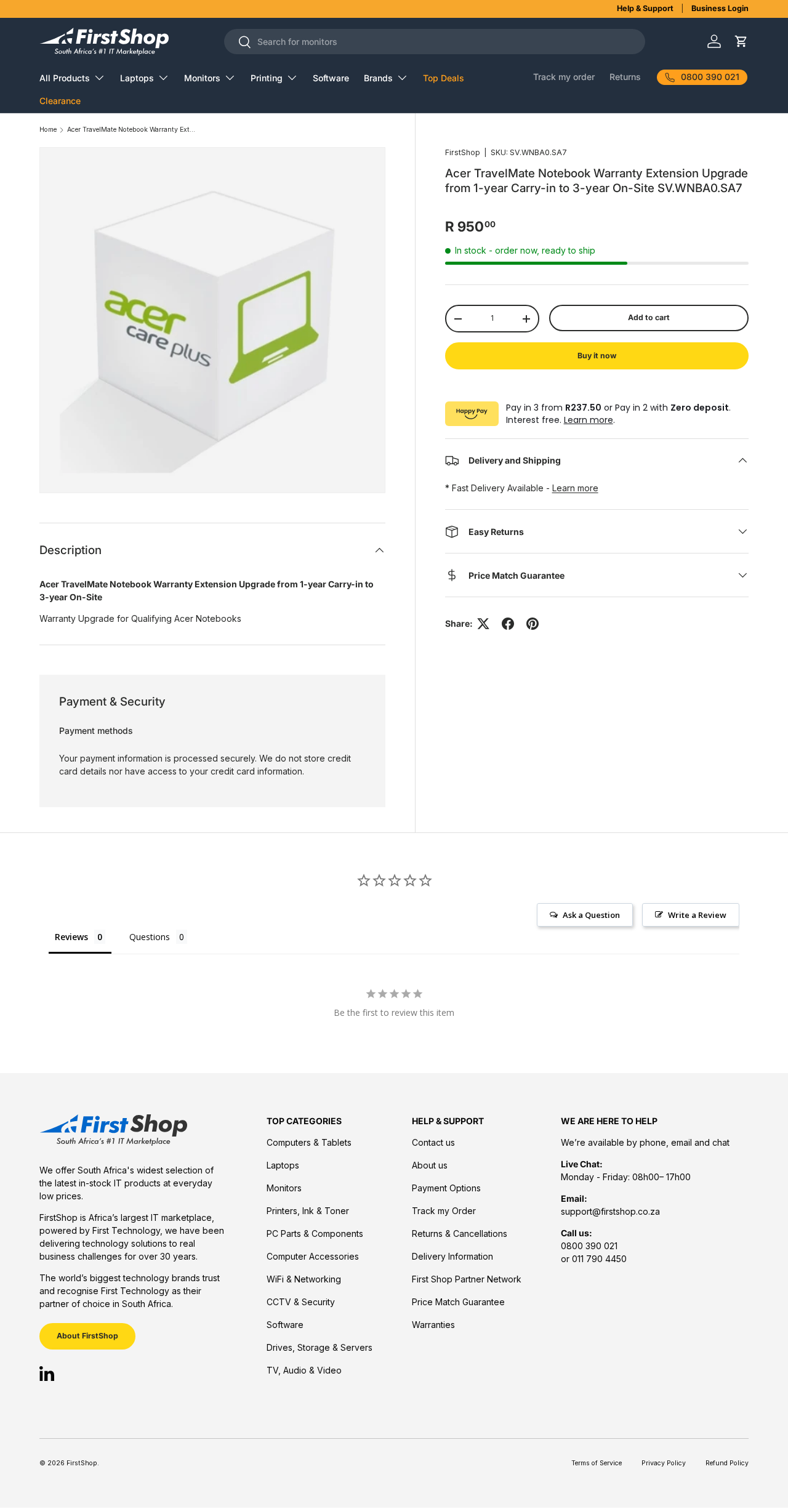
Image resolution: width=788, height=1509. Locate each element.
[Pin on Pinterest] (532, 623)
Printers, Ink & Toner (308, 1210)
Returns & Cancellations (459, 1233)
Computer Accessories (313, 1256)
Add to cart (649, 317)
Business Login (720, 8)
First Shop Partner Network (466, 1279)
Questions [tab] (149, 937)
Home (48, 130)
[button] (741, 41)
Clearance (60, 100)
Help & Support (645, 8)
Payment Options (446, 1188)
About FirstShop (87, 1335)
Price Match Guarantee (458, 1302)
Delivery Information (452, 1256)
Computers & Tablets (309, 1142)
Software (331, 78)
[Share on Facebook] (508, 623)
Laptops (137, 78)
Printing (267, 78)
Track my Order (444, 1210)
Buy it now (596, 355)
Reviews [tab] (71, 937)
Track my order (564, 76)
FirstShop (462, 152)
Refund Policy (727, 1463)
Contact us (433, 1142)
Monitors (202, 78)
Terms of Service (596, 1463)
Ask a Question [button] (591, 914)
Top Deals (443, 78)
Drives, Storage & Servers (319, 1347)
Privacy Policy (663, 1463)
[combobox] (434, 41)
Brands (378, 78)
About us (430, 1165)
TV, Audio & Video (304, 1370)
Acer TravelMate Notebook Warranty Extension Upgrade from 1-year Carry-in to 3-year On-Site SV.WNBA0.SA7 (131, 130)
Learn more (588, 420)
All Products (64, 78)
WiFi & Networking (304, 1279)
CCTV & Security (301, 1302)
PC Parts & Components (315, 1233)
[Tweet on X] (483, 623)
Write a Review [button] (697, 914)
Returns (625, 76)
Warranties (433, 1324)
